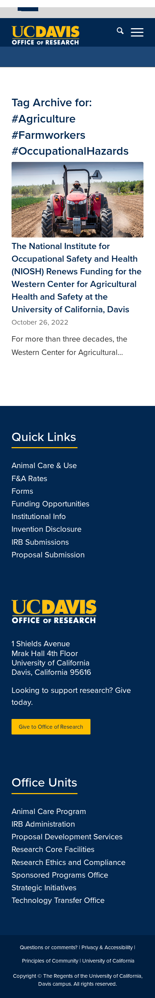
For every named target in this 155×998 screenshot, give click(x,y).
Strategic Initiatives (44, 888)
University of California (108, 961)
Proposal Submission (48, 555)
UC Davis (29, 9)
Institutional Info (39, 516)
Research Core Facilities (53, 849)
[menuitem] (28, 9)
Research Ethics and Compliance (68, 862)
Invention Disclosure (46, 529)
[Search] (117, 32)
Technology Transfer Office (58, 900)
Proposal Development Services (67, 837)
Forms (22, 491)
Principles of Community (50, 961)
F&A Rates (29, 478)
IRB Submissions (40, 542)
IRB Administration (43, 824)
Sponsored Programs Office (60, 875)
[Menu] (133, 32)
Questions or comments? (49, 947)
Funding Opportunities (50, 504)
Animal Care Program (49, 811)
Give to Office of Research (51, 727)
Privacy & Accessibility (107, 947)
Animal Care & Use (44, 465)
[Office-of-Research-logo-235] (64, 32)
